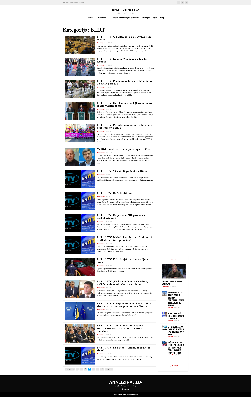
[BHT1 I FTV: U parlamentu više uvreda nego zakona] (80, 45)
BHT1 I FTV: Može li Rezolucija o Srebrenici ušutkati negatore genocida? (124, 239)
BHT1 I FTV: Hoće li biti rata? (115, 193)
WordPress (135, 394)
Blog (162, 18)
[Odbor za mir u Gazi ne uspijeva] (174, 271)
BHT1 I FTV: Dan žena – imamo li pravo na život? (124, 349)
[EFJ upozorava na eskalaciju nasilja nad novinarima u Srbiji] (164, 327)
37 (102, 369)
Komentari (102, 18)
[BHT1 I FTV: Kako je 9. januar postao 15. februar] (80, 67)
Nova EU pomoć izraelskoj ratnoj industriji (176, 316)
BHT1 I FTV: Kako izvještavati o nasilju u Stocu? (122, 261)
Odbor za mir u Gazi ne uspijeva (172, 282)
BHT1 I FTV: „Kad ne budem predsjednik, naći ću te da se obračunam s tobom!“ (122, 283)
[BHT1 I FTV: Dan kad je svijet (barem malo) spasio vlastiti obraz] (80, 111)
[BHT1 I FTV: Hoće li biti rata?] (80, 201)
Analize (90, 18)
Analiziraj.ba (165, 287)
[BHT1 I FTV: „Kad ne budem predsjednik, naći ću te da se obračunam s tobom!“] (80, 289)
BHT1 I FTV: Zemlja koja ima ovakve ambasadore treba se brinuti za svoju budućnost (120, 328)
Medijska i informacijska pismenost (125, 18)
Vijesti (155, 18)
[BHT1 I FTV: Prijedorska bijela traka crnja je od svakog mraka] (80, 89)
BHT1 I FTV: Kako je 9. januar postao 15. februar (122, 60)
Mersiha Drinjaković (101, 43)
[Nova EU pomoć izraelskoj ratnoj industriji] (164, 314)
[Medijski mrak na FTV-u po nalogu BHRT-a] (80, 157)
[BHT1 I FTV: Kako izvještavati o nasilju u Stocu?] (80, 267)
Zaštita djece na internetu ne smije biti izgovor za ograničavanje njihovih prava (176, 347)
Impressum (125, 389)
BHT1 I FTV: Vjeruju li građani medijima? (123, 171)
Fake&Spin (146, 18)
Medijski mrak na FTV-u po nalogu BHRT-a (123, 149)
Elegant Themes (122, 394)
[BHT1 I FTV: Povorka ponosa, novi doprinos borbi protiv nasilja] (80, 133)
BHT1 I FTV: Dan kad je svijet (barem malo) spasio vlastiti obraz (124, 104)
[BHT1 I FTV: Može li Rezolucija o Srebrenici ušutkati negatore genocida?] (80, 245)
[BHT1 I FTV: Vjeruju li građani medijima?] (80, 179)
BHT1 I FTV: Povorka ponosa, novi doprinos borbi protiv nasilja (124, 126)
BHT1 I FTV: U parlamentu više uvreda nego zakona (124, 38)
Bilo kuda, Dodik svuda (79, 2)
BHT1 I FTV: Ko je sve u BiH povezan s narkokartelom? (121, 217)
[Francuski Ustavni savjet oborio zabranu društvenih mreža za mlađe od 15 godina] (164, 293)
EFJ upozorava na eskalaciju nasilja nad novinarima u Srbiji (176, 330)
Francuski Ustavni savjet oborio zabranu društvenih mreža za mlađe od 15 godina (176, 299)
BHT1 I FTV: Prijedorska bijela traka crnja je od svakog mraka (124, 82)
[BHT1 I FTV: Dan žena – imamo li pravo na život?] (80, 356)
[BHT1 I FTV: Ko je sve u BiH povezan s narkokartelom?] (80, 223)
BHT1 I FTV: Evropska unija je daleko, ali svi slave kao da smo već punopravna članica (124, 305)
